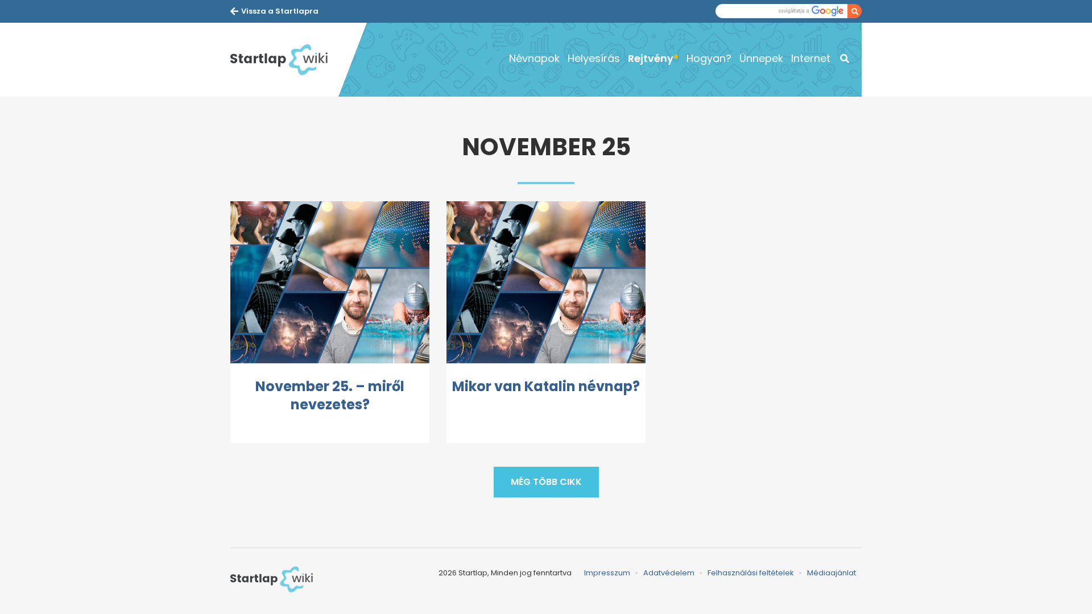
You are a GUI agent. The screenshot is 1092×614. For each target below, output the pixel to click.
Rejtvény (650, 58)
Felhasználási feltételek (751, 572)
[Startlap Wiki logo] (271, 579)
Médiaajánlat (831, 572)
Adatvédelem (668, 572)
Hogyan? (708, 58)
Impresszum (607, 572)
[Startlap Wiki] (284, 60)
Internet (810, 58)
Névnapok (534, 58)
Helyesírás (594, 58)
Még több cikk (546, 481)
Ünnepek (761, 58)
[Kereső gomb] (854, 11)
